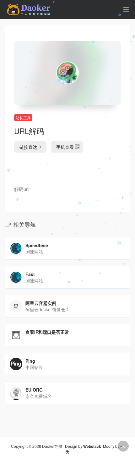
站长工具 (23, 117)
